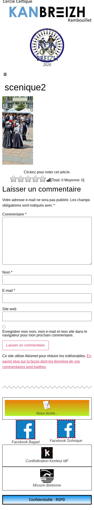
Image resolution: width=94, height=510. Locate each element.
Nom (7, 272)
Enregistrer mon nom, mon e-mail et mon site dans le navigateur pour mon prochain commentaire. (44, 333)
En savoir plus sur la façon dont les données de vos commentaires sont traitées (46, 361)
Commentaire (14, 214)
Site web (9, 309)
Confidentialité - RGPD (47, 499)
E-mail (8, 290)
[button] (5, 74)
